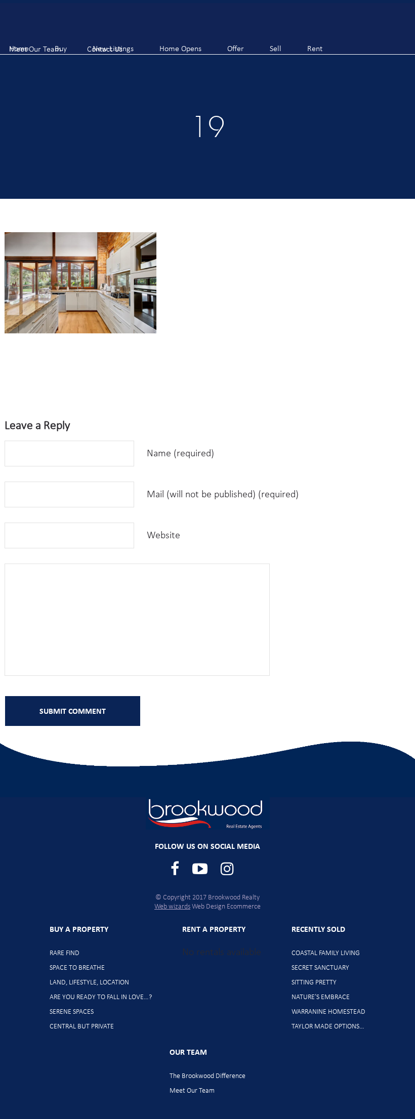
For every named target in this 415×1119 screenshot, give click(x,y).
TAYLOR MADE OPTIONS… (328, 1026)
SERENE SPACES (72, 1012)
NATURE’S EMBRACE (321, 997)
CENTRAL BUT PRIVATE (82, 1026)
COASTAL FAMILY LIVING (326, 953)
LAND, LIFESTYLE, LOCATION (89, 982)
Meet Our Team (192, 1091)
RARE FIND (64, 953)
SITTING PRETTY (314, 982)
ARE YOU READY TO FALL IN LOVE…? (101, 997)
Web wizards (172, 907)
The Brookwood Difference (207, 1076)
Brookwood (61, 25)
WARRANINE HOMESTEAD (328, 1012)
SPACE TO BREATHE (77, 968)
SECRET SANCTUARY (320, 968)
